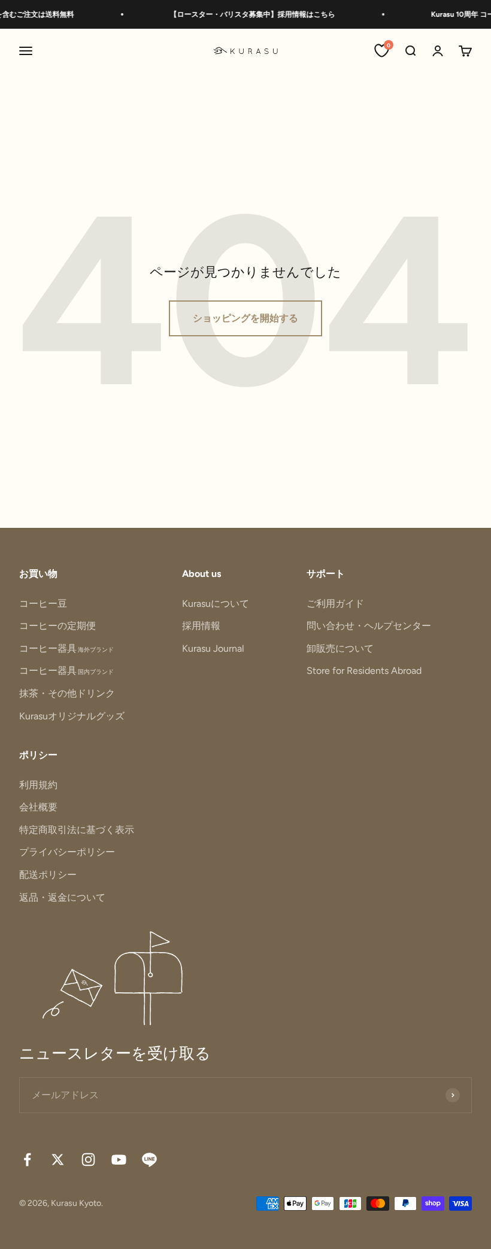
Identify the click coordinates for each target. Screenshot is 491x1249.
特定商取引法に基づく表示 (76, 829)
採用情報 (201, 625)
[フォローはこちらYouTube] (119, 1159)
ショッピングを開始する (245, 318)
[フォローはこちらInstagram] (88, 1159)
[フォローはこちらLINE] (149, 1159)
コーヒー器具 (66, 648)
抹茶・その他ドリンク (67, 693)
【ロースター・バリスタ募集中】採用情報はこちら (246, 14)
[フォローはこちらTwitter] (58, 1159)
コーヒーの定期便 (57, 625)
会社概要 (38, 807)
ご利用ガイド (335, 603)
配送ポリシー (48, 874)
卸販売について (340, 648)
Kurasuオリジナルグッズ (72, 716)
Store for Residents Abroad (364, 670)
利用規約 (38, 785)
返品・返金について (62, 897)
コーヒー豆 (43, 603)
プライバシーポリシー (67, 852)
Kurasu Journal (213, 648)
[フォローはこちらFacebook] (27, 1159)
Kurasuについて (215, 603)
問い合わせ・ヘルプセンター (369, 625)
